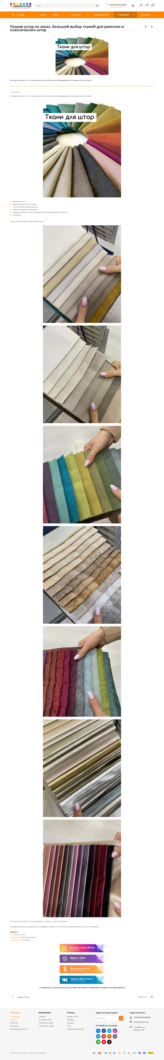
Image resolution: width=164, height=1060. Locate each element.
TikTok (109, 1042)
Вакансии (14, 1023)
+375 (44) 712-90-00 (117, 5)
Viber (115, 1036)
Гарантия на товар (46, 1026)
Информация (45, 1012)
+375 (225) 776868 (17, 937)
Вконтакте (98, 1031)
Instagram (115, 1031)
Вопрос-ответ (72, 1016)
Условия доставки (46, 1023)
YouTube (104, 1036)
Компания (14, 1012)
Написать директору (75, 1029)
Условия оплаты (45, 1020)
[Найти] (97, 5)
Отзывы (70, 1023)
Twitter (109, 1031)
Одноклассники (109, 1036)
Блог (69, 1026)
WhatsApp (98, 1042)
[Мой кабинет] (133, 5)
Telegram (98, 1036)
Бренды (70, 1020)
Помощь (42, 1016)
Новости (13, 1020)
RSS (151, 26)
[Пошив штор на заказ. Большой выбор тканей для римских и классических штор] (82, 55)
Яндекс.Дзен (104, 1042)
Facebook (104, 1031)
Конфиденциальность (19, 1029)
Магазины (14, 1026)
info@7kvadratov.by (141, 1022)
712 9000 (14, 935)
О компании (15, 1016)
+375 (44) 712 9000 (18, 940)
